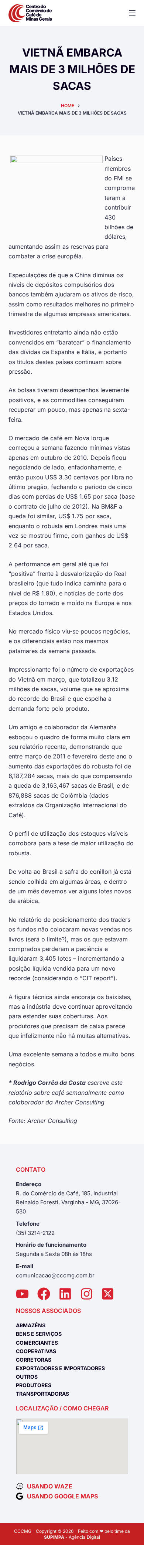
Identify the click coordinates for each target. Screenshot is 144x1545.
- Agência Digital (72, 1537)
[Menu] (132, 13)
